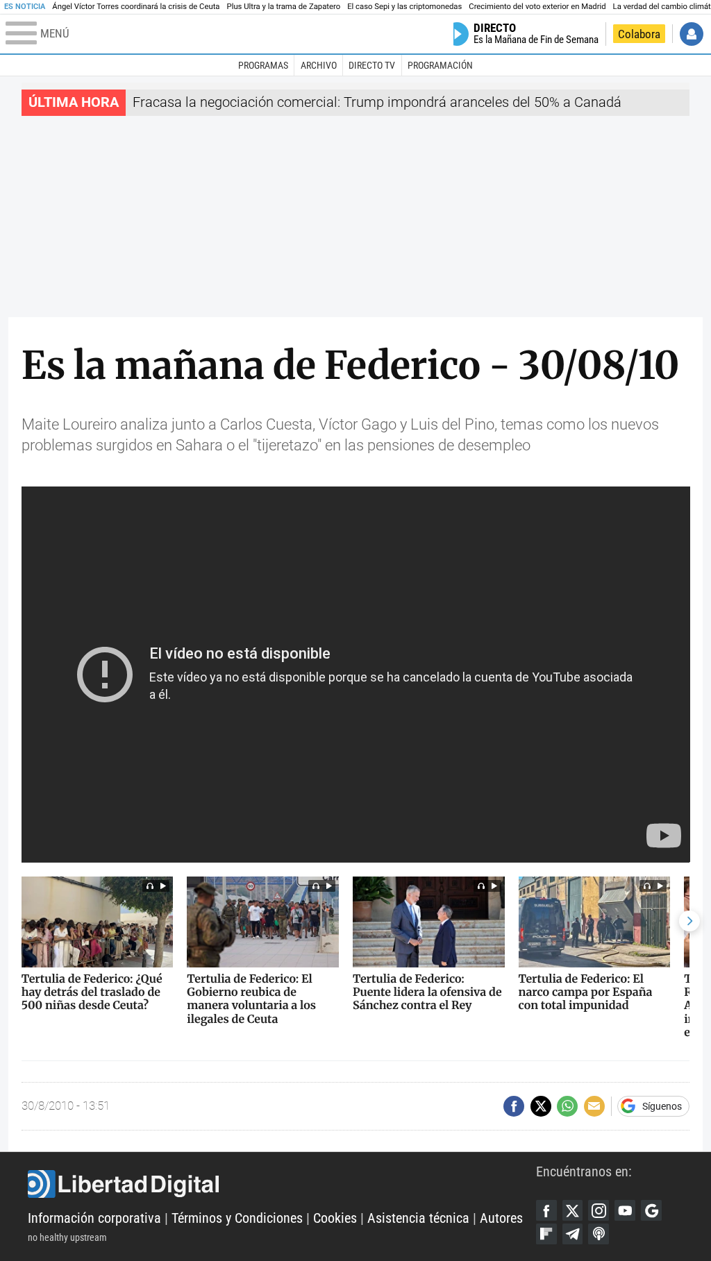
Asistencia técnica (418, 1218)
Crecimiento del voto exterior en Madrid (537, 6)
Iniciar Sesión (691, 34)
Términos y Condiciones (237, 1218)
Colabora (639, 34)
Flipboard (546, 1234)
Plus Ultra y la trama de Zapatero (284, 6)
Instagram (598, 1210)
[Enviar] (567, 1106)
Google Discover (651, 1210)
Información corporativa (94, 1218)
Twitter (572, 1210)
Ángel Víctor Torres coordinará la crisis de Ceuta (135, 6)
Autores (501, 1218)
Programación (440, 65)
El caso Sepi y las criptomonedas (404, 6)
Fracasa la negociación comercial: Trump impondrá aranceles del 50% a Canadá (377, 102)
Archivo (319, 65)
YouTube (624, 1210)
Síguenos (662, 1106)
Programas (263, 65)
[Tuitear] (540, 1106)
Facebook (546, 1210)
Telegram (572, 1234)
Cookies (335, 1218)
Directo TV (372, 65)
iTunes (598, 1234)
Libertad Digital (282, 1184)
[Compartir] (513, 1106)
